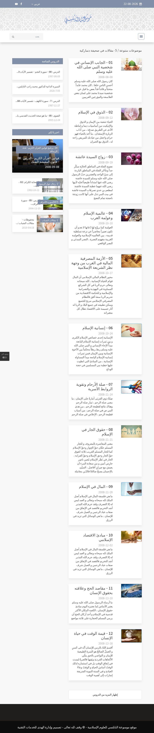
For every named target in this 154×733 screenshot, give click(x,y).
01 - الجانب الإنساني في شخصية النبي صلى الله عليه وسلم (94, 66)
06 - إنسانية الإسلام (97, 327)
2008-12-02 (105, 545)
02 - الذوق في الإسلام (95, 112)
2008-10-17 (105, 273)
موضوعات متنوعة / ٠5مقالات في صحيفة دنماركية (111, 50)
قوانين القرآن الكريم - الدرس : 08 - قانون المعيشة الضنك (38, 160)
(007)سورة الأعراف (49, 201)
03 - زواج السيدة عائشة (94, 156)
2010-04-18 (28, 227)
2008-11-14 (105, 394)
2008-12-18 (105, 643)
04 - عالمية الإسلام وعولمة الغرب (98, 215)
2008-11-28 (105, 492)
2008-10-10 (105, 223)
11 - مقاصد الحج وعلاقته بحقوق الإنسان (94, 590)
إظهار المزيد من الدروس (105, 694)
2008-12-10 (105, 598)
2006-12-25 (34, 208)
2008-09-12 (105, 118)
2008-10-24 (105, 333)
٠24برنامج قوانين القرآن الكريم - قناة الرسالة (40, 149)
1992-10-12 (33, 190)
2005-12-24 (54, 119)
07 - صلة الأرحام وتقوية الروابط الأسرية (94, 386)
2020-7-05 (54, 90)
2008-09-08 (52, 167)
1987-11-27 (54, 105)
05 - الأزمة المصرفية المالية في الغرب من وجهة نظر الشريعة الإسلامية (92, 262)
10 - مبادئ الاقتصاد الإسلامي (98, 537)
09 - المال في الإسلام (96, 486)
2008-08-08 (105, 77)
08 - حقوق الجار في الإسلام (97, 432)
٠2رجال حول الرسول (48, 183)
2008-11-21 (105, 439)
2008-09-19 (105, 162)
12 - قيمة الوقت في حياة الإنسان (93, 635)
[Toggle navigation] (140, 36)
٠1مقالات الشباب (50, 220)
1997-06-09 (54, 76)
